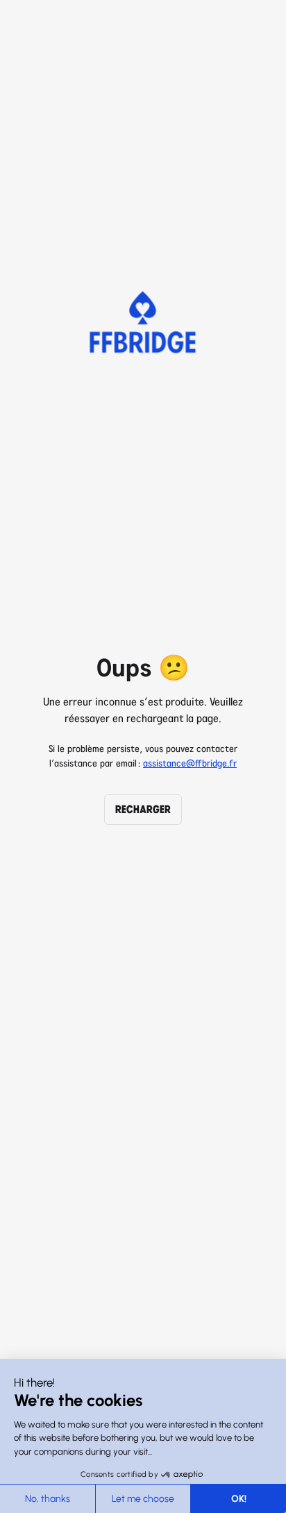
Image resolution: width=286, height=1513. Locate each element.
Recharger (143, 809)
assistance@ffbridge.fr (190, 764)
